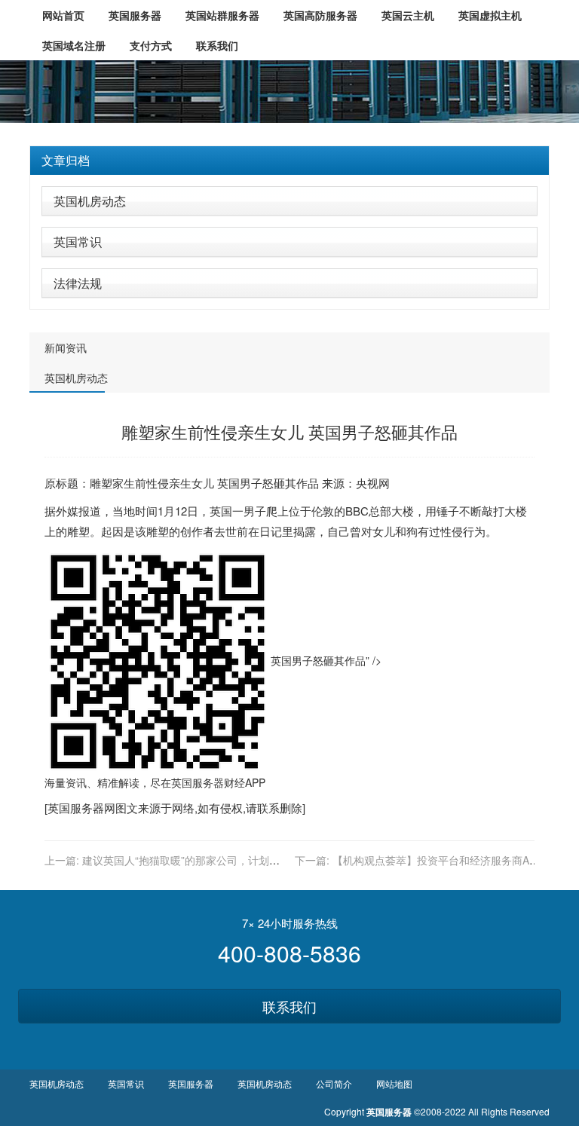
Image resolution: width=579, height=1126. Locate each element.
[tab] (289, 160)
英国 (228, 483)
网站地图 (394, 1083)
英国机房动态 (90, 201)
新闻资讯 (65, 347)
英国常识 (78, 241)
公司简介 (334, 1083)
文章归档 (65, 160)
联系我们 (289, 1006)
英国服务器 (197, 782)
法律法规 (78, 283)
